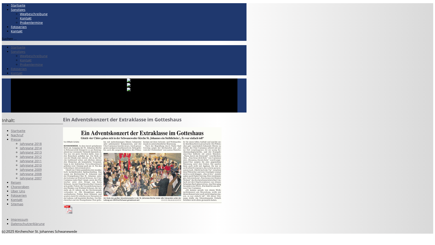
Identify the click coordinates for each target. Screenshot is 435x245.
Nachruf (17, 135)
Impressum (19, 219)
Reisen (16, 182)
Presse (16, 139)
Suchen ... (9, 39)
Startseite (18, 5)
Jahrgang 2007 (31, 178)
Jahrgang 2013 (31, 152)
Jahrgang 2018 (31, 144)
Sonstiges (18, 9)
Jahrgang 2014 (31, 148)
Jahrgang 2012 (31, 156)
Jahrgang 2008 (31, 174)
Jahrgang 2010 (31, 165)
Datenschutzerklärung (28, 224)
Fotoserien (19, 27)
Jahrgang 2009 (31, 169)
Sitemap (17, 204)
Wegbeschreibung (34, 14)
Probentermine (31, 22)
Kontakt (25, 18)
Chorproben (20, 187)
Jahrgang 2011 (31, 161)
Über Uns (18, 191)
